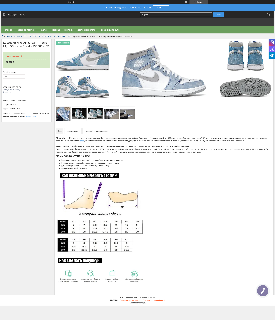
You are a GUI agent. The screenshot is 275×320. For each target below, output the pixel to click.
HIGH (69, 36)
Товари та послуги (25, 30)
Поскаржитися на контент (130, 300)
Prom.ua (151, 297)
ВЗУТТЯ (27, 36)
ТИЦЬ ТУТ (161, 7)
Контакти (68, 30)
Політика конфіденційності (154, 300)
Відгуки (44, 30)
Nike (82, 141)
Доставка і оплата (86, 30)
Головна (8, 30)
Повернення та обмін (110, 30)
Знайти (218, 14)
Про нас (56, 30)
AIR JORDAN (47, 36)
